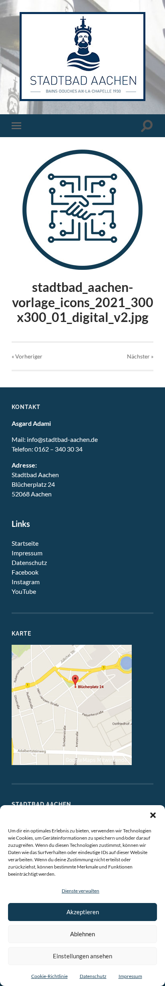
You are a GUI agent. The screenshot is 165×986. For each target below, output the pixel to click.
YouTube (24, 591)
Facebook (25, 572)
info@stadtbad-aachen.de (62, 439)
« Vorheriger (27, 356)
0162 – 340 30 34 (58, 449)
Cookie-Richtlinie (49, 976)
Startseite (25, 543)
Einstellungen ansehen (82, 956)
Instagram (26, 581)
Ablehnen (82, 933)
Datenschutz (93, 976)
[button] (153, 815)
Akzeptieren (82, 911)
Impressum (130, 976)
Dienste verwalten (80, 891)
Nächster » (140, 356)
